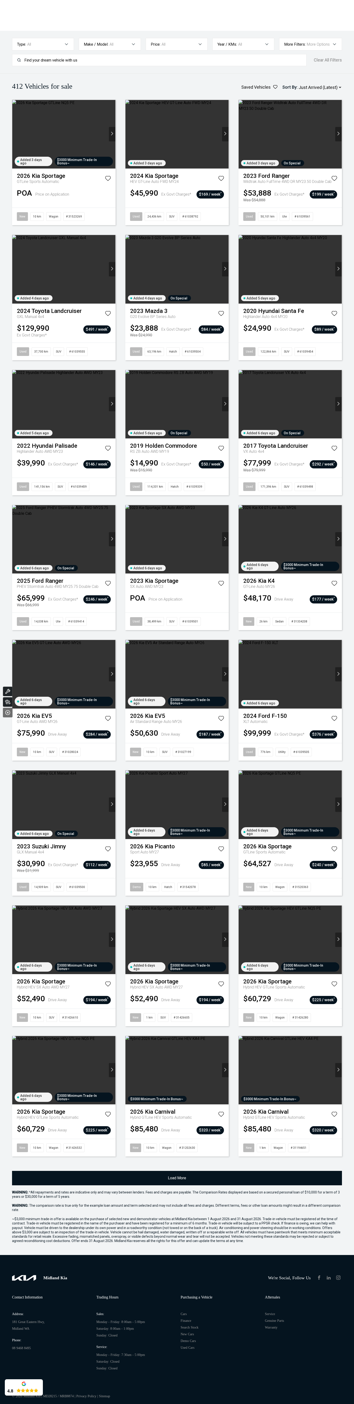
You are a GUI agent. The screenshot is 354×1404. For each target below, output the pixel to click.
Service (270, 1314)
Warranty (271, 1327)
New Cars (187, 1334)
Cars (184, 1314)
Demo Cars (188, 1341)
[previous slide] (15, 134)
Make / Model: (96, 44)
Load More (177, 1178)
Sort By (289, 87)
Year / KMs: (227, 44)
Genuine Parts (274, 1321)
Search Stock (189, 1327)
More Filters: (295, 44)
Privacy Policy (86, 1396)
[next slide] (112, 134)
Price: (155, 44)
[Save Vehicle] (108, 179)
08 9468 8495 (21, 1348)
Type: (21, 44)
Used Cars (187, 1347)
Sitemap (104, 1396)
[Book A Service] (8, 691)
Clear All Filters (328, 60)
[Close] (8, 712)
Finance (186, 1321)
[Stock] (8, 702)
